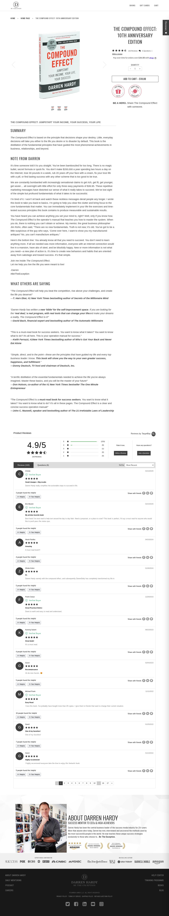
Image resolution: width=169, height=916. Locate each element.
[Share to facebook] (143, 493)
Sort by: (121, 465)
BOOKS (161, 885)
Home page (25, 18)
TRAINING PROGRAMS (154, 880)
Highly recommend (32, 760)
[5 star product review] (31, 479)
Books (132, 5)
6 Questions (146, 51)
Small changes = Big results (35, 482)
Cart (156, 5)
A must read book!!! (32, 550)
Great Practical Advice (33, 608)
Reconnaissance (31, 669)
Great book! (29, 641)
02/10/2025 (149, 504)
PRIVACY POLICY (62, 896)
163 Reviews (133, 51)
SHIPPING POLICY (88, 896)
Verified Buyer (35, 475)
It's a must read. (31, 644)
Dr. (26, 575)
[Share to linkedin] (147, 493)
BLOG (161, 890)
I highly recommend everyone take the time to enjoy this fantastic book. (52, 763)
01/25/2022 (149, 724)
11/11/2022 (149, 691)
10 (94, 783)
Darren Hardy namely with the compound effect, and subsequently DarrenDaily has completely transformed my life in (69, 578)
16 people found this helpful (26, 713)
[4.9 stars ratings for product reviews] (36, 453)
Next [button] (103, 64)
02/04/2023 (149, 663)
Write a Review (120, 453)
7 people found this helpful (26, 742)
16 (103, 783)
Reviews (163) (24, 465)
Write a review (117, 54)
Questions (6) (43, 465)
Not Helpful (35, 497)
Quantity (135, 64)
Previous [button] (15, 64)
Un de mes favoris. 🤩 (33, 673)
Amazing (28, 546)
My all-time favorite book (34, 515)
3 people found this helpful (26, 493)
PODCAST (9, 885)
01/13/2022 (149, 753)
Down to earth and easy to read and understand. (43, 611)
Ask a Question (144, 453)
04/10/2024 (149, 539)
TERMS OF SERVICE (74, 896)
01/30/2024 (149, 568)
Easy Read (29, 702)
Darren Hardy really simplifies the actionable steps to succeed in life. (51, 486)
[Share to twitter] (151, 493)
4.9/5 (36, 445)
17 (108, 783)
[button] (119, 51)
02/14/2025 (149, 471)
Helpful (22, 497)
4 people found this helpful (26, 557)
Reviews (166, 26)
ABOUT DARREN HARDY (15, 875)
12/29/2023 (149, 597)
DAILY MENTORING (13, 880)
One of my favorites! (33, 731)
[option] (59, 65)
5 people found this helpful (26, 586)
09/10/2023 (149, 630)
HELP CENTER (157, 875)
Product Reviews (22, 433)
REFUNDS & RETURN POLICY (103, 896)
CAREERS (9, 890)
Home (13, 18)
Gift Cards (145, 5)
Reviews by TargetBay (141, 433)
